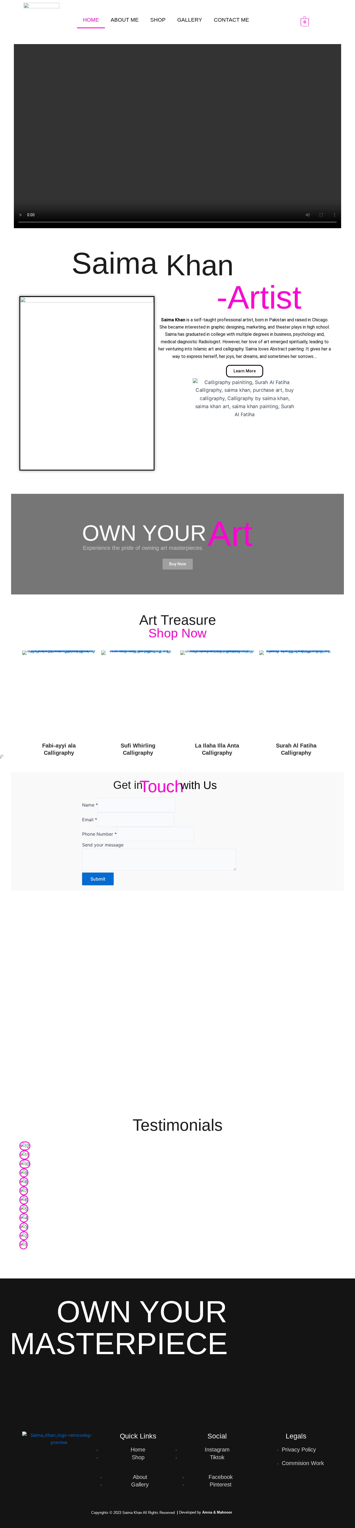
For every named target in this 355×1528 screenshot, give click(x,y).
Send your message (102, 845)
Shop (158, 20)
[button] (24, 1254)
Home (91, 20)
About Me (125, 20)
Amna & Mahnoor (217, 1512)
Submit (97, 879)
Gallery (189, 20)
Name (90, 805)
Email (89, 819)
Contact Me (231, 20)
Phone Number (99, 834)
